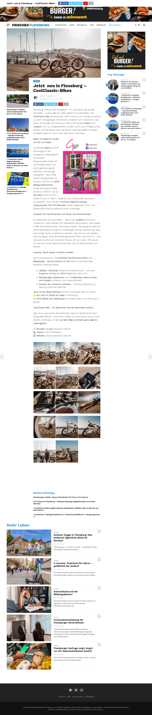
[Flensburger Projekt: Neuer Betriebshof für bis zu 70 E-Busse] (18, 107)
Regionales (82, 25)
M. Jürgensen (48, 96)
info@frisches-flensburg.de (92, 709)
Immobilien (101, 25)
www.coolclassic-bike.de (58, 336)
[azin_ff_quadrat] (126, 69)
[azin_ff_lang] (76, 21)
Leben (71, 25)
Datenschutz (78, 697)
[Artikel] (82, 193)
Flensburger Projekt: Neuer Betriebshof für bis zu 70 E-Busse (17, 112)
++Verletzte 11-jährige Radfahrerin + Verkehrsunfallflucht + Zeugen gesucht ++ (17, 190)
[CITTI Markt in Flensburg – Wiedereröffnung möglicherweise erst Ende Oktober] (18, 131)
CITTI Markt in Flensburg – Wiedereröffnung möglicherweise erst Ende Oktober (17, 136)
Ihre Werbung (115, 25)
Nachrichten (60, 25)
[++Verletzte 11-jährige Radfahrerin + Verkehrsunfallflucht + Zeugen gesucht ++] (18, 185)
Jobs (92, 25)
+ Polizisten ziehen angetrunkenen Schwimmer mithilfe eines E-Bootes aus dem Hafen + (17, 163)
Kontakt (61, 697)
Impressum (89, 697)
